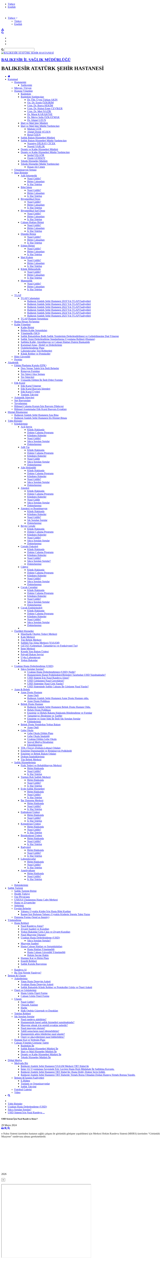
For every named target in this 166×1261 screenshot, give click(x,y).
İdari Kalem (27, 257)
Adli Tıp (25, 447)
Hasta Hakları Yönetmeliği (40, 949)
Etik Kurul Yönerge (31, 385)
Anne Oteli (33, 695)
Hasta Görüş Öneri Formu (34, 993)
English (12, 7)
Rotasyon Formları (30, 371)
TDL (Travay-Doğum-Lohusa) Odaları (40, 747)
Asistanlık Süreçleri (24, 397)
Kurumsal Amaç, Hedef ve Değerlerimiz (41, 345)
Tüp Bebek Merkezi (31, 639)
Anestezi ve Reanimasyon (34, 508)
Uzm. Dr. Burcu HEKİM (40, 105)
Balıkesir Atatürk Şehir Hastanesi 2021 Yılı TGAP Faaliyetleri (59, 304)
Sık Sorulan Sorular (37, 520)
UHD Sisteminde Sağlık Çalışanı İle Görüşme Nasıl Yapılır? (58, 686)
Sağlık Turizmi (15, 888)
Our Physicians (22, 896)
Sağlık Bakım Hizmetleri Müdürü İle (39, 1048)
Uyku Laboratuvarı (30, 657)
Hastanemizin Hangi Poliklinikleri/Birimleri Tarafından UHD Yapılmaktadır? (66, 674)
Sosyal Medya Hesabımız (40, 742)
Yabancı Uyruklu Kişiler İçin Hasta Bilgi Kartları (46, 911)
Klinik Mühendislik (31, 269)
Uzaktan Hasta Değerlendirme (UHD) (33, 666)
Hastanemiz (20, 82)
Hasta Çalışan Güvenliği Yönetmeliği (46, 952)
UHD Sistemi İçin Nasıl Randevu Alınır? (48, 677)
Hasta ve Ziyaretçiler (25, 902)
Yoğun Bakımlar (29, 660)
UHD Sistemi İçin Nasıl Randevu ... (26, 1112)
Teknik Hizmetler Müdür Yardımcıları (40, 164)
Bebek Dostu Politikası (39, 710)
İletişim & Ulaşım (17, 975)
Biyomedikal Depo (30, 199)
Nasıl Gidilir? (34, 178)
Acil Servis (26, 426)
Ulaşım (18, 999)
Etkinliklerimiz (34, 745)
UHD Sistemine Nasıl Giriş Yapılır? (45, 683)
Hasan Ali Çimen (36, 166)
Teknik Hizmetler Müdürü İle (36, 1057)
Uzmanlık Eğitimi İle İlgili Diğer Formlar (42, 380)
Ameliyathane (28, 870)
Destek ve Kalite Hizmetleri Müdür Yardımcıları (45, 152)
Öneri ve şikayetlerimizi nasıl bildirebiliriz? (43, 1037)
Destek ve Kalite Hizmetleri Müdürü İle (41, 1054)
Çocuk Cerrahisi (29, 587)
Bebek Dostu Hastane (32, 704)
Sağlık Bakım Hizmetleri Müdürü (38, 137)
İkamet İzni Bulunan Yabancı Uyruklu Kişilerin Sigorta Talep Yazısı (55, 914)
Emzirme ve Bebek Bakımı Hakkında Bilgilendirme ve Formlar (59, 712)
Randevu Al (20, 969)
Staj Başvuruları (22, 400)
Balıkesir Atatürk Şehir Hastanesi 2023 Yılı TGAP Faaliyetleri (59, 310)
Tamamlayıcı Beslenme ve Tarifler (44, 715)
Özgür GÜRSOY (36, 158)
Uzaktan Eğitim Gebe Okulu (42, 739)
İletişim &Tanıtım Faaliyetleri (29, 1077)
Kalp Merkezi (28, 637)
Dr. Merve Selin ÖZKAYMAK (43, 117)
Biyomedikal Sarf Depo (33, 210)
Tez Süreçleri (27, 377)
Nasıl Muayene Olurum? (33, 934)
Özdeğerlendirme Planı (32, 347)
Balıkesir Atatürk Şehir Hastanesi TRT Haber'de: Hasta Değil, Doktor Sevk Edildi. (63, 1072)
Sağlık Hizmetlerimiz (25, 762)
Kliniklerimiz (21, 423)
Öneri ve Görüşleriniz (25, 990)
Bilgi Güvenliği (22, 356)
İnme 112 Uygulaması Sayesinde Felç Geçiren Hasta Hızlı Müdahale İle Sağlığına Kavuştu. (67, 1069)
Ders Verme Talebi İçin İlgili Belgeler (40, 368)
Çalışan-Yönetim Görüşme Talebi (31, 1042)
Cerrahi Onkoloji (29, 546)
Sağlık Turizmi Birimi (25, 891)
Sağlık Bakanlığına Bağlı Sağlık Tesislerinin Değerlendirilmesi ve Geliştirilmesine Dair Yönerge (70, 336)
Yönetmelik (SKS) (30, 333)
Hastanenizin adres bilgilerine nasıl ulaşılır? (43, 1034)
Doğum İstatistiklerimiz (33, 756)
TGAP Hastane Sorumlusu (34, 318)
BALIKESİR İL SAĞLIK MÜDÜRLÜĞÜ (36, 60)
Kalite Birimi (27, 327)
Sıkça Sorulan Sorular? (39, 561)
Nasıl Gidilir (33, 458)
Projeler (18, 359)
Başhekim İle (27, 1045)
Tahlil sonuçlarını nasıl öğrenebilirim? (40, 1031)
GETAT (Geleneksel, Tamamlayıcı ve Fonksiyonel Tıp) (49, 645)
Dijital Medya (15, 1060)
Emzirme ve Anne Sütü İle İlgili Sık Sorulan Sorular (53, 718)
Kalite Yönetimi (22, 324)
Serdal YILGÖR (35, 155)
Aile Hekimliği (28, 467)
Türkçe (11, 4)
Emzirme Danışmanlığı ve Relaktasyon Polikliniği (46, 750)
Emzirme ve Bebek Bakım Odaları (38, 753)
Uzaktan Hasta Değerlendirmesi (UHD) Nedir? (51, 672)
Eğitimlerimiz (34, 721)
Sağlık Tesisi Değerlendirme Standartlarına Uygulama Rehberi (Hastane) (58, 339)
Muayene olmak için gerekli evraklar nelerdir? (44, 1025)
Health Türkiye (22, 893)
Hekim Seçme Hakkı (38, 955)
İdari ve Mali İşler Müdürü (34, 123)
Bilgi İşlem (26, 187)
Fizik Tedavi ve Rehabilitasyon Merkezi (41, 765)
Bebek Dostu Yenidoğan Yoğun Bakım (40, 724)
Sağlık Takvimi (28, 1086)
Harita (24, 1007)
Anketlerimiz (21, 978)
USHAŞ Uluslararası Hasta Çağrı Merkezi (36, 899)
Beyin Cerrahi (28, 526)
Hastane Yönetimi (23, 91)
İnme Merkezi (28, 648)
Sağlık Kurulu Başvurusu (34, 964)
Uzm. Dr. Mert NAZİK (39, 111)
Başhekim (26, 93)
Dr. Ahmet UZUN (36, 120)
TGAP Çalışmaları (30, 298)
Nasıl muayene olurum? (33, 1028)
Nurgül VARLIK (36, 146)
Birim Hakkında (35, 768)
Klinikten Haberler (36, 435)
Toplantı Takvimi (29, 394)
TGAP (17, 295)
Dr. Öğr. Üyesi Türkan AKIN (42, 99)
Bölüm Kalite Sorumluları (34, 330)
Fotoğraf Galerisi (23, 1089)
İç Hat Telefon (34, 184)
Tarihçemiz (26, 85)
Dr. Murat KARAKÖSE (40, 114)
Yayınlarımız (20, 403)
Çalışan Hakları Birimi (32, 222)
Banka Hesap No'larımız (26, 321)
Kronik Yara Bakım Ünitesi (35, 651)
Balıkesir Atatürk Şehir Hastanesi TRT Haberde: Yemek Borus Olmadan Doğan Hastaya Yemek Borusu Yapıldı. (78, 1074)
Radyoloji (26, 847)
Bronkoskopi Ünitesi (31, 835)
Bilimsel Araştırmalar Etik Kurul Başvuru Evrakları (40, 409)
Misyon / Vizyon (22, 88)
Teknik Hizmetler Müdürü (34, 161)
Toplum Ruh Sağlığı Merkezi (36, 777)
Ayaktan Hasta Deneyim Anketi (37, 984)
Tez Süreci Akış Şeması (33, 374)
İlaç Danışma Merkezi (32, 800)
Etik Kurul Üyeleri (30, 391)
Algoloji (25, 488)
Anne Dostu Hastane (31, 692)
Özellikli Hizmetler (24, 631)
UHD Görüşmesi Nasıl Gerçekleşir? (45, 680)
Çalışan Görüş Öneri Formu (35, 996)
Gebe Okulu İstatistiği (38, 736)
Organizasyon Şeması (25, 169)
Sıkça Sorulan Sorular (38, 441)
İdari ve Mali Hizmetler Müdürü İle (39, 1051)
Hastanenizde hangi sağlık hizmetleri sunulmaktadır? (47, 1022)
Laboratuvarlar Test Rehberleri (36, 350)
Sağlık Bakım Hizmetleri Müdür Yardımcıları (44, 140)
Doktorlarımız (34, 444)
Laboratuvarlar (28, 858)
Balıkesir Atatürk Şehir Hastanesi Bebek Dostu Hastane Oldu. (59, 707)
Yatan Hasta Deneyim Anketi (36, 981)
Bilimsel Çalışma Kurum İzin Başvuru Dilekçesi (39, 406)
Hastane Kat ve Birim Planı (35, 958)
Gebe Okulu (27, 730)
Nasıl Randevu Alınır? (32, 926)
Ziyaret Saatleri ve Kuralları (35, 929)
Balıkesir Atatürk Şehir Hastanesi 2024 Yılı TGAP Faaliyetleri (59, 312)
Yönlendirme (14, 920)
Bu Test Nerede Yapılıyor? (27, 972)
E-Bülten (25, 1080)
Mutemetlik (26, 280)
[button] (12, 18)
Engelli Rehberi (29, 961)
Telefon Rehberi (22, 1013)
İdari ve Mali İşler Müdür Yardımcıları (40, 126)
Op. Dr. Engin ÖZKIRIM (40, 102)
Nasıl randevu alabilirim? (33, 1019)
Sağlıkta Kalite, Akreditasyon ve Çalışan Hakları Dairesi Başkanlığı (55, 342)
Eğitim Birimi (28, 245)
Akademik (13, 362)
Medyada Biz (21, 1063)
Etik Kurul (19, 383)
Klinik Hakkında (35, 429)
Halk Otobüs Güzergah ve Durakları (39, 1010)
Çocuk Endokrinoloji (31, 607)
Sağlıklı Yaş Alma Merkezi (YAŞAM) (40, 642)
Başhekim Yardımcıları (32, 96)
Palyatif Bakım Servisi (32, 654)
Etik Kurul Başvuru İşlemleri (35, 388)
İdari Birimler (21, 172)
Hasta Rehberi (21, 923)
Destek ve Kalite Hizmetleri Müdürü (39, 149)
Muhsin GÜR (34, 128)
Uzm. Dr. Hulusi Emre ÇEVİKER (45, 108)
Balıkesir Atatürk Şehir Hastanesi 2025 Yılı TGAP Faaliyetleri (59, 315)
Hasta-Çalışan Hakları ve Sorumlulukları (41, 946)
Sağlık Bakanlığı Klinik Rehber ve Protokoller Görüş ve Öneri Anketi (56, 987)
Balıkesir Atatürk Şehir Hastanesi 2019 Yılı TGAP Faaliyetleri (59, 301)
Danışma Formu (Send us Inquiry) (31, 917)
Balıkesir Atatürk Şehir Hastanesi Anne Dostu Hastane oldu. (58, 698)
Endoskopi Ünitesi (30, 812)
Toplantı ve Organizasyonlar (35, 1083)
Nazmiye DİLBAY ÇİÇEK (41, 143)
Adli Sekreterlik (29, 175)
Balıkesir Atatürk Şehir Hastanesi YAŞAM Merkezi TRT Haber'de (55, 1066)
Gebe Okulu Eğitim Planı (40, 733)
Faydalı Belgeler (22, 908)
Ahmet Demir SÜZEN (39, 131)
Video (17, 1092)
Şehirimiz (19, 905)
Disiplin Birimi (28, 234)
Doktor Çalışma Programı (40, 432)
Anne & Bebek (22, 689)
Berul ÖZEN (34, 134)
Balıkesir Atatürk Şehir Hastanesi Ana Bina (36, 415)
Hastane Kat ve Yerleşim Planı (29, 1039)
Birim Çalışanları (36, 181)
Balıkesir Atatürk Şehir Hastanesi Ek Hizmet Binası (40, 418)
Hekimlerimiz (21, 885)
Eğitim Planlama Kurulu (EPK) (30, 365)
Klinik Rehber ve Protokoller (35, 353)
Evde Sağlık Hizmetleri (33, 788)
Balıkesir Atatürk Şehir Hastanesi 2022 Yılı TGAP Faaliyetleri (59, 307)
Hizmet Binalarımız (18, 412)
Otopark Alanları (29, 1004)
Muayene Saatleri (30, 943)
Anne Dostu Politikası (38, 701)
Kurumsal (13, 79)
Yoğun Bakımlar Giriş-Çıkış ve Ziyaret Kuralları (45, 931)
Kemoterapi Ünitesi (31, 823)
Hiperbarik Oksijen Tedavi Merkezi (39, 634)
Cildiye (24, 566)
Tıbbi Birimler (15, 420)
